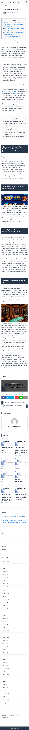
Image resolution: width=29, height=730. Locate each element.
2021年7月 (5, 681)
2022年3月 (5, 659)
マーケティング (5, 717)
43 (2, 526)
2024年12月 (6, 562)
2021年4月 (5, 687)
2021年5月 (5, 684)
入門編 (4, 12)
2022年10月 (6, 637)
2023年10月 (6, 599)
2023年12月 (6, 593)
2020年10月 (6, 700)
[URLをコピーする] (25, 397)
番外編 (4, 549)
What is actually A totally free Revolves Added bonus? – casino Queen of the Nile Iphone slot (14, 24)
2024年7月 (5, 571)
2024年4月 (5, 580)
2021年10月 (6, 674)
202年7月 (5, 703)
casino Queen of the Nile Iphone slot (10, 91)
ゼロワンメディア (14, 2)
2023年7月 (5, 609)
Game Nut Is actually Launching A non (13, 36)
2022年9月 (5, 640)
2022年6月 (5, 649)
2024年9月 (5, 565)
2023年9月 (5, 602)
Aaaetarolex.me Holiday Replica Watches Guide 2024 (14, 516)
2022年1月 (5, 665)
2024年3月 (5, 583)
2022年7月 (5, 646)
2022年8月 (5, 643)
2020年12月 (6, 693)
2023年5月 (5, 615)
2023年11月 (6, 596)
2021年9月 (5, 678)
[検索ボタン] (27, 2)
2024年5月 (5, 577)
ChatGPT (4, 715)
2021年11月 (6, 671)
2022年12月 (6, 631)
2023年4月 (5, 618)
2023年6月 (5, 612)
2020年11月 (6, 696)
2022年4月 (5, 656)
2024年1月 (5, 590)
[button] (3, 397)
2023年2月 (5, 624)
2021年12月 (6, 668)
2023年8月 (5, 605)
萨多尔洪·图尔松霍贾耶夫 (14, 426)
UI (7, 715)
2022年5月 (5, 652)
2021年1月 (5, 690)
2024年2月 (5, 587)
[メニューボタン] (2, 2)
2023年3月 (5, 621)
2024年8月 (5, 568)
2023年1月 (5, 627)
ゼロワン (17, 715)
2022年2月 (5, 662)
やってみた (12, 715)
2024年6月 (5, 574)
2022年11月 (6, 634)
